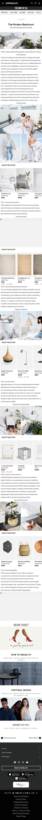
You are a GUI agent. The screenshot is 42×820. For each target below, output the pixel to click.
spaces (31, 12)
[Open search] (32, 3)
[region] (21, 184)
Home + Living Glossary (21, 810)
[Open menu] (3, 3)
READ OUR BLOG (21, 768)
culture (13, 12)
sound (22, 12)
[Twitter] (23, 762)
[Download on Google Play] (27, 774)
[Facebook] (15, 762)
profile (4, 12)
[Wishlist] (35, 3)
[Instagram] (19, 762)
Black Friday (21, 816)
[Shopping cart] (39, 3)
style (38, 12)
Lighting (3, 384)
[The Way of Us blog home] (21, 8)
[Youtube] (27, 762)
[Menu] (28, 783)
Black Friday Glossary (21, 813)
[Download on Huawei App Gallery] (21, 778)
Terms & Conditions (21, 796)
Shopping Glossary (21, 802)
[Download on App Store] (14, 774)
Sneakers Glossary (21, 808)
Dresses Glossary (21, 805)
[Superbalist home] (12, 3)
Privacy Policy (21, 799)
